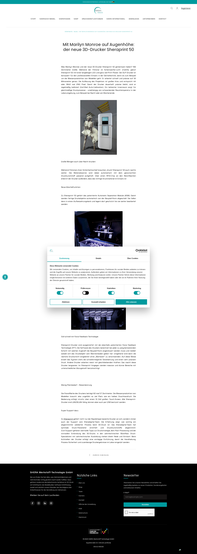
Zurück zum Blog (101, 455)
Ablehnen (66, 302)
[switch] (85, 293)
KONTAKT (162, 19)
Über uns (82, 483)
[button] (171, 8)
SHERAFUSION (64, 19)
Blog (76, 31)
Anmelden (145, 504)
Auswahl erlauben (98, 302)
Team (81, 491)
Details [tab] (98, 258)
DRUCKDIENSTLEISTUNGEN (92, 19)
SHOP (76, 19)
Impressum (82, 517)
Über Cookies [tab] (132, 258)
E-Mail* (126, 492)
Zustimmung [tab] (64, 258)
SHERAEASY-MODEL (47, 19)
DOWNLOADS (134, 19)
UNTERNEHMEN (149, 19)
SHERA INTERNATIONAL (115, 19)
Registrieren (186, 8)
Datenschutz (83, 513)
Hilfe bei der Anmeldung (87, 504)
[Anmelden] (177, 8)
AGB (80, 508)
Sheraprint (68, 419)
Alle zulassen (131, 302)
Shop (80, 487)
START (33, 19)
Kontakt (81, 500)
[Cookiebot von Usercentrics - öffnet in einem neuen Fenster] (137, 251)
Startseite (68, 31)
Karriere (81, 495)
